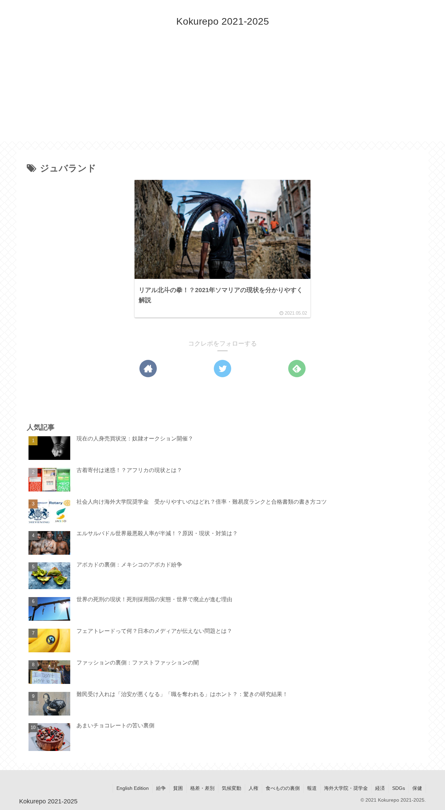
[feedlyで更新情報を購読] (297, 368)
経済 (380, 788)
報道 (312, 788)
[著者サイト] (148, 368)
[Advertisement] (222, 92)
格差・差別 (202, 788)
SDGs (398, 788)
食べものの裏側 (283, 788)
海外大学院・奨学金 (346, 788)
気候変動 (231, 788)
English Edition (132, 788)
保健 (417, 788)
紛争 (161, 788)
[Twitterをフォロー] (222, 368)
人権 (253, 788)
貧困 (178, 788)
